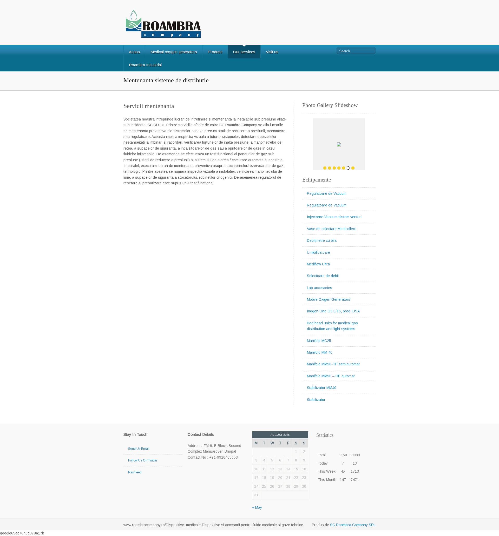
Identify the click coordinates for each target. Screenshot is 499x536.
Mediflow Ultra (318, 264)
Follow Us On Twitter (142, 460)
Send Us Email (138, 449)
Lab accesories (319, 288)
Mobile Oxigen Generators (328, 299)
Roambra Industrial (145, 65)
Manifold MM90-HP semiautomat (333, 364)
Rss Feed (135, 472)
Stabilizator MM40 (321, 388)
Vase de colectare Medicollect (331, 229)
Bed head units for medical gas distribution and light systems (332, 326)
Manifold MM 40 (319, 352)
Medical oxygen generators (173, 52)
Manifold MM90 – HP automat (331, 376)
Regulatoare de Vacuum (326, 193)
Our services (244, 52)
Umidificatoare (318, 252)
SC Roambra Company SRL (352, 525)
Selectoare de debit (323, 276)
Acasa (134, 52)
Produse (215, 52)
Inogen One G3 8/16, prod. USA (333, 311)
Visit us (272, 52)
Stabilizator (316, 400)
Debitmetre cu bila (322, 240)
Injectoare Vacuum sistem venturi (334, 217)
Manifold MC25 (319, 341)
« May (257, 507)
